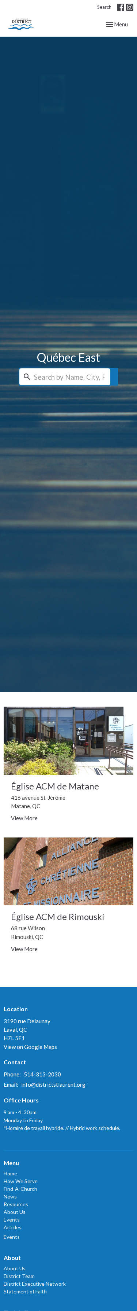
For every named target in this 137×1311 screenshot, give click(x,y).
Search (104, 7)
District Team (19, 1276)
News (10, 1196)
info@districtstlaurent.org (53, 1084)
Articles (13, 1227)
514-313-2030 (42, 1074)
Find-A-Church (20, 1189)
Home (10, 1173)
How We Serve (21, 1181)
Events (12, 1219)
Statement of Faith (25, 1291)
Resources (16, 1204)
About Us (15, 1212)
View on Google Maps (30, 1046)
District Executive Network (35, 1284)
